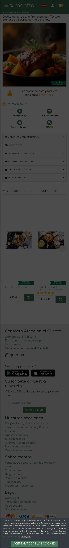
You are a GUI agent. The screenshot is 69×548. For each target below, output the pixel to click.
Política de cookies (11, 537)
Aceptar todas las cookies (34, 543)
